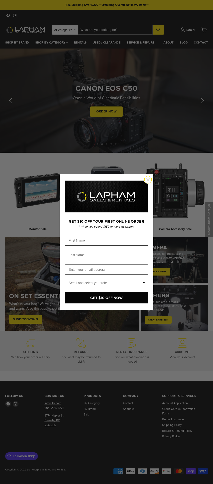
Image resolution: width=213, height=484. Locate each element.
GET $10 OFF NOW (106, 298)
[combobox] (105, 283)
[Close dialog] (148, 179)
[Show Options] (144, 283)
